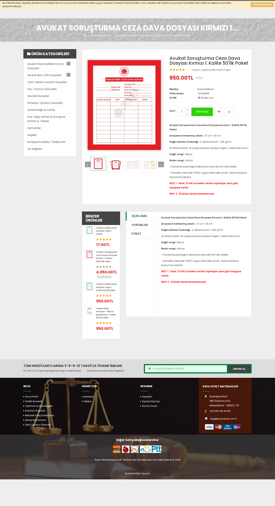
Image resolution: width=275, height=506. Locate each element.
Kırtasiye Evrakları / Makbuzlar (46, 142)
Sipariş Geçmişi (151, 401)
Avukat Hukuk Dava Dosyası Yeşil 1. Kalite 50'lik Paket (106, 287)
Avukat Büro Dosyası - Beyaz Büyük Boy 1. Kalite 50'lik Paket (106, 313)
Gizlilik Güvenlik (33, 401)
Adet (172, 110)
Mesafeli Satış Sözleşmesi (39, 415)
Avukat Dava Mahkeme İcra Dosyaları (45, 66)
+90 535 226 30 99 (219, 411)
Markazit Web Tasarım (137, 473)
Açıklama (139, 216)
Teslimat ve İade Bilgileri (39, 406)
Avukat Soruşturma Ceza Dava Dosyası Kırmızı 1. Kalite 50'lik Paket (153, 35)
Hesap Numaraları (35, 420)
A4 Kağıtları (35, 149)
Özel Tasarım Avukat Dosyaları (47, 82)
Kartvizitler (34, 128)
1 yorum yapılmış (202, 69)
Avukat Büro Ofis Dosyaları (45, 75)
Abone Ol (239, 368)
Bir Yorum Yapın (222, 69)
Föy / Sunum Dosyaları (42, 89)
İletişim (87, 401)
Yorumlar (140, 225)
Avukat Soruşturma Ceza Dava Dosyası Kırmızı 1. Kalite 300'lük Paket (106, 256)
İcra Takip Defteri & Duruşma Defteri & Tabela (46, 119)
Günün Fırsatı (149, 406)
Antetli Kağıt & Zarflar (41, 110)
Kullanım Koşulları (35, 410)
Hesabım (147, 396)
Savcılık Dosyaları (101, 35)
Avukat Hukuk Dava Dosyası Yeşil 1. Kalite (106, 230)
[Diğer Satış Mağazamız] (116, 449)
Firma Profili (31, 396)
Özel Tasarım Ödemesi (38, 424)
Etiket (136, 234)
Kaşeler (32, 135)
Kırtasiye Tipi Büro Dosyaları (45, 103)
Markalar (89, 396)
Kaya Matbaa (206, 89)
